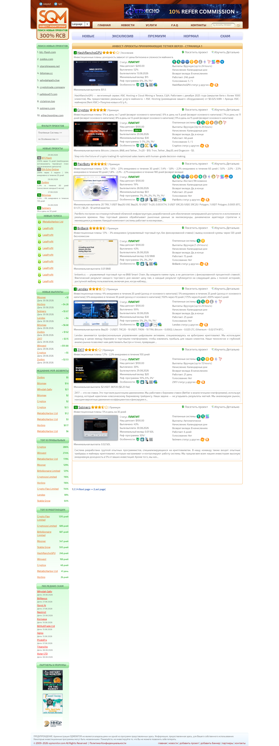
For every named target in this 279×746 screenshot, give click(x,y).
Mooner (41, 297)
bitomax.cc (46, 73)
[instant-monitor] (53, 689)
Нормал (191, 36)
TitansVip (42, 646)
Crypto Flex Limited (48, 488)
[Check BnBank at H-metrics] (202, 263)
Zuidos (45, 182)
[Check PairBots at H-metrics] (203, 199)
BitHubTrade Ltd (46, 626)
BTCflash (47, 157)
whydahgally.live (50, 80)
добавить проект (189, 743)
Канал (47, 4)
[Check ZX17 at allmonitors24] (203, 382)
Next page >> (86, 489)
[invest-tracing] (53, 712)
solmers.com (47, 108)
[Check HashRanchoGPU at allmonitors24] (217, 84)
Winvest (41, 345)
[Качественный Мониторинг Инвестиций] (52, 23)
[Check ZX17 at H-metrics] (198, 382)
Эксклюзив (122, 36)
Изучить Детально (226, 52)
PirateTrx (42, 639)
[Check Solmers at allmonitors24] (207, 439)
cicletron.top (47, 101)
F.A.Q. (175, 25)
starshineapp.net (50, 66)
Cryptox (83, 110)
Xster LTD (42, 653)
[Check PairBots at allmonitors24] (208, 199)
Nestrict (41, 612)
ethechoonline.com (52, 115)
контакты (198, 25)
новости (127, 25)
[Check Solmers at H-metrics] (203, 439)
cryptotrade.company (52, 87)
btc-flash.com (47, 52)
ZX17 (81, 350)
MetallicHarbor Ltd (53, 221)
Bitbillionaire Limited (48, 470)
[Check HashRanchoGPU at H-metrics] (212, 84)
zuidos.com (46, 58)
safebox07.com (48, 94)
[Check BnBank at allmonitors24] (207, 263)
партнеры (227, 743)
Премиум (157, 36)
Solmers (46, 208)
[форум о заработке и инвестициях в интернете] (52, 729)
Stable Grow (43, 500)
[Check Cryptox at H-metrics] (202, 145)
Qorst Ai (41, 605)
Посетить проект (196, 52)
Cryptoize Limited (47, 476)
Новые (88, 36)
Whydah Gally (44, 389)
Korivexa (42, 619)
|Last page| (100, 489)
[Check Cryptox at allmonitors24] (207, 145)
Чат (60, 4)
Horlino (41, 304)
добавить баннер (210, 743)
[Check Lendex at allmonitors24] (206, 324)
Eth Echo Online (50, 169)
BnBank (82, 228)
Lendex (82, 289)
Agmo (40, 633)
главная (104, 25)
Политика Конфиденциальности (108, 743)
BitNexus (42, 598)
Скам (225, 36)
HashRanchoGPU (89, 52)
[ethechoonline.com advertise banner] (183, 11)
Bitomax (46, 195)
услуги (151, 25)
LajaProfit (48, 228)
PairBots (84, 164)
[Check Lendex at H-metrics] (201, 324)
